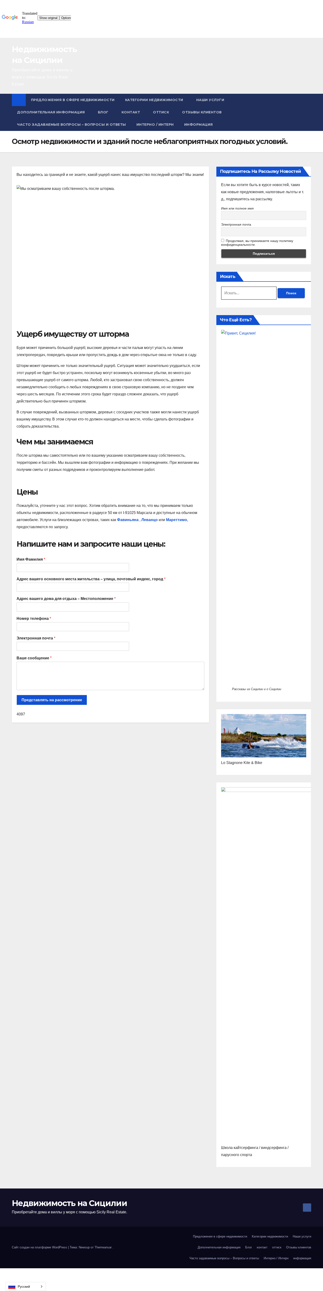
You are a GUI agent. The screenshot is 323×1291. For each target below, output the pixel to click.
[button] (307, 112)
